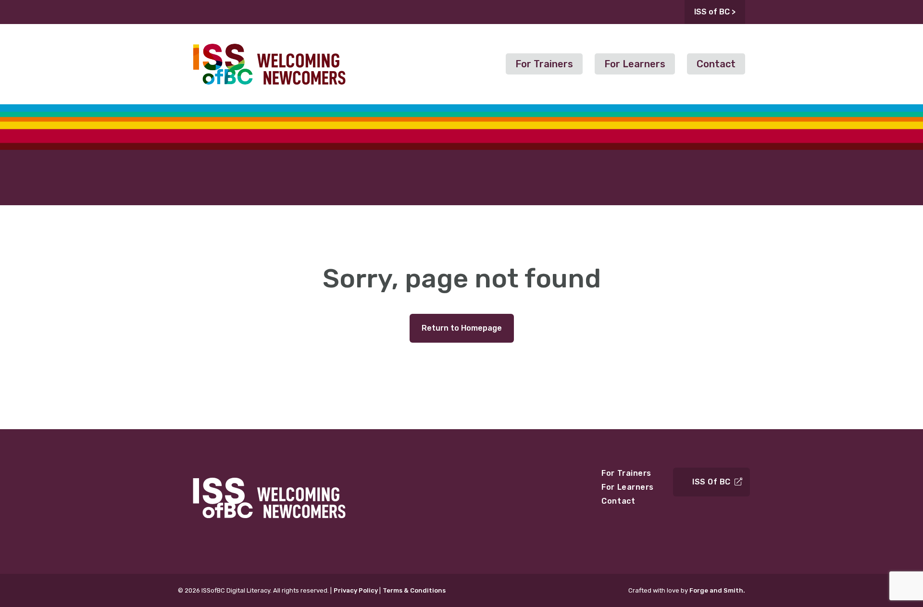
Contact (716, 64)
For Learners (634, 64)
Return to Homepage (462, 328)
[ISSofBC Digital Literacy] (269, 90)
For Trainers (544, 64)
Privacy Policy (356, 590)
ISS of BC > (715, 11)
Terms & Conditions (414, 590)
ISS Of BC (711, 481)
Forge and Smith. (717, 590)
